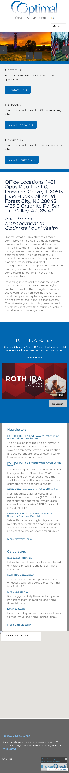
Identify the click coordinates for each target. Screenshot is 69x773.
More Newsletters (20, 538)
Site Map (7, 758)
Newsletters (16, 429)
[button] (58, 26)
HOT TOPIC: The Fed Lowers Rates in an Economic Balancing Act (33, 437)
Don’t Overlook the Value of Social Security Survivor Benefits (29, 515)
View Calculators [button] (20, 159)
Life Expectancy (17, 591)
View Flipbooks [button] (19, 125)
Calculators (16, 551)
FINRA (5, 749)
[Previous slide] (3, 50)
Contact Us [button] (16, 90)
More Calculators (19, 624)
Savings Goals (16, 608)
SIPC (13, 749)
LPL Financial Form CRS (16, 736)
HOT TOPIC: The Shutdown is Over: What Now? (34, 464)
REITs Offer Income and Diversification (32, 489)
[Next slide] (65, 50)
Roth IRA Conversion (20, 574)
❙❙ (38, 55)
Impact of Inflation (19, 557)
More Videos (34, 357)
